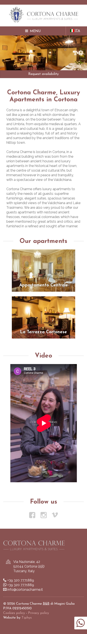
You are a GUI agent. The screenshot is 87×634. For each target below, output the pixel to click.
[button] (33, 30)
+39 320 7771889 (20, 580)
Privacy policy (38, 613)
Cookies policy (14, 613)
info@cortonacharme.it (25, 590)
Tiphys (27, 617)
